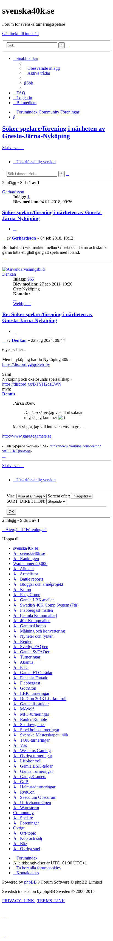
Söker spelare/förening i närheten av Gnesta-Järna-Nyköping (53, 132)
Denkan (9, 274)
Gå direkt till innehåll (20, 33)
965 (30, 279)
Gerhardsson (13, 192)
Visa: (11, 496)
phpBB (30, 882)
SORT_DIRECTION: (26, 501)
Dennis (8, 394)
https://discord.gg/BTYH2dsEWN (31, 384)
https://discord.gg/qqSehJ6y (26, 364)
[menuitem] (42, 68)
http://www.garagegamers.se (26, 436)
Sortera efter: (59, 496)
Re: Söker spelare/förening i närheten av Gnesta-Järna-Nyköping (47, 317)
